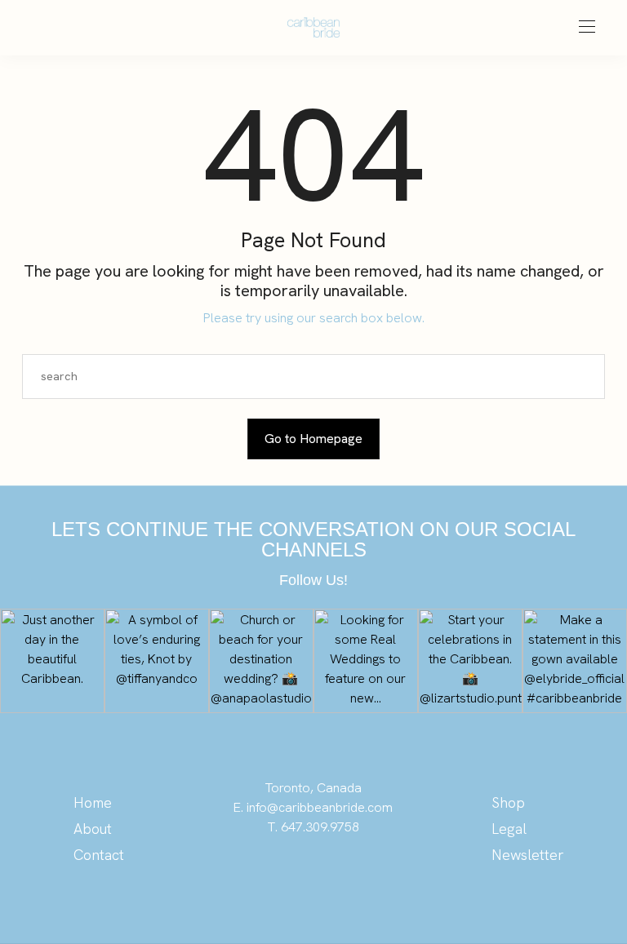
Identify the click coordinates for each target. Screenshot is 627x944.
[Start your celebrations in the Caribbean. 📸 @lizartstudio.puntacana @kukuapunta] (470, 661)
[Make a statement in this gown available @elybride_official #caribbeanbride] (574, 661)
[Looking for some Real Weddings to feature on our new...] (366, 661)
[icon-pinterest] (280, 874)
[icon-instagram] (313, 874)
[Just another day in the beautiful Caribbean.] (52, 661)
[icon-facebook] (346, 874)
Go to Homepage (313, 438)
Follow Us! (313, 580)
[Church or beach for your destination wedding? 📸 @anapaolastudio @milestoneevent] (261, 661)
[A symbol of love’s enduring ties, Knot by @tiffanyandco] (156, 661)
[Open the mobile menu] (587, 27)
